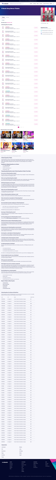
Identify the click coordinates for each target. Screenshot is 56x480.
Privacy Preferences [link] (48, 476)
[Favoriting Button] (53, 9)
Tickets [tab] (3, 17)
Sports (38, 3)
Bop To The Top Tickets (6, 284)
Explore (31, 3)
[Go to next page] (23, 127)
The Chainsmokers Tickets (6, 288)
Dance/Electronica (7, 165)
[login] (53, 3)
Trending (34, 3)
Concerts (41, 3)
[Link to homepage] (5, 3)
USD (51, 3)
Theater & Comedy (46, 3)
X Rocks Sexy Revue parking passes (12, 218)
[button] (3, 20)
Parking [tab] (7, 17)
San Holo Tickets (5, 285)
